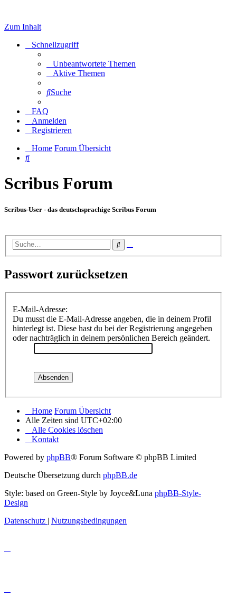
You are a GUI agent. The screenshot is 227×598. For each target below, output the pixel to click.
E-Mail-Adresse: (40, 309)
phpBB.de (120, 475)
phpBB (58, 457)
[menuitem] (91, 63)
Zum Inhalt (22, 26)
